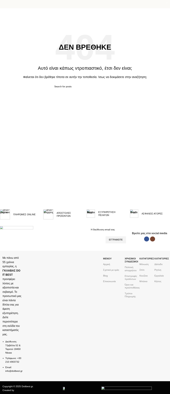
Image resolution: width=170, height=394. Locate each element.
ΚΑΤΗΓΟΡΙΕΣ (146, 258)
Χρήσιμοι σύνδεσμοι (131, 260)
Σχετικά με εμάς (111, 270)
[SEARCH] (114, 86)
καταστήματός (10, 330)
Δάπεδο (158, 264)
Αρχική (6, 21)
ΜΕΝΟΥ (107, 258)
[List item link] (12, 358)
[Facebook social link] (146, 238)
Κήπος (157, 281)
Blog (105, 275)
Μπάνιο (143, 281)
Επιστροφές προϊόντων (131, 277)
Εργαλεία (159, 275)
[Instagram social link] (152, 238)
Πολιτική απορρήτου (131, 269)
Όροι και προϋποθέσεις (131, 286)
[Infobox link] (20, 214)
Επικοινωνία (109, 281)
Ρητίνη (157, 270)
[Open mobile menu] (4, 4)
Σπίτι (141, 270)
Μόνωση (144, 264)
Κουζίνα (143, 275)
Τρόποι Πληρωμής (130, 295)
